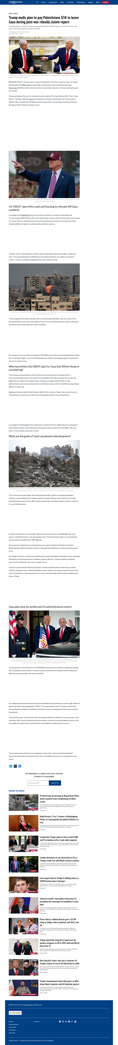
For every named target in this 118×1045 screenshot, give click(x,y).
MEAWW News (12, 1005)
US (37, 2)
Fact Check (70, 2)
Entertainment (53, 2)
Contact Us (36, 1021)
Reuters (12, 392)
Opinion (90, 2)
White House (26, 85)
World (62, 2)
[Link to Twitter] (66, 1021)
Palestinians (13, 88)
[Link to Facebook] (60, 1021)
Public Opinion (81, 2)
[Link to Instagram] (63, 1021)
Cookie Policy (12, 1030)
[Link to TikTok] (72, 1022)
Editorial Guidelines (13, 1024)
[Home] (16, 2)
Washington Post (27, 215)
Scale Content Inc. (28, 1005)
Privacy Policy (12, 1027)
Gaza (31, 99)
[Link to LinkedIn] (75, 1022)
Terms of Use (12, 1033)
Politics (43, 2)
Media (98, 2)
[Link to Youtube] (69, 1021)
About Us (11, 1021)
